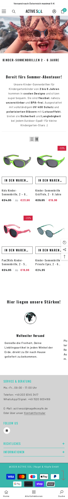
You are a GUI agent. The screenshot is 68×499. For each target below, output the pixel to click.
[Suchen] (14, 11)
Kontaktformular (35, 412)
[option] (34, 3)
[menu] (4, 11)
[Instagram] (6, 430)
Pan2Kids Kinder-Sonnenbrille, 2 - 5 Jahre (13, 262)
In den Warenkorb (19, 180)
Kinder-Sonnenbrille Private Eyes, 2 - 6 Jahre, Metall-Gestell (48, 262)
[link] (61, 493)
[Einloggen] (54, 11)
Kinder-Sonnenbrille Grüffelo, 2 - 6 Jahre (48, 192)
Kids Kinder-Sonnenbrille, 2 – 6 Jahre (14, 192)
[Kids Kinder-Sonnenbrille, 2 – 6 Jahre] (17, 161)
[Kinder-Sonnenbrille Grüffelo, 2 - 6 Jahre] (50, 161)
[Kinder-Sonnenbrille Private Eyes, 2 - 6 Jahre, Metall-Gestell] (50, 231)
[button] (32, 139)
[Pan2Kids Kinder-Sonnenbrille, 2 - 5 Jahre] (17, 231)
